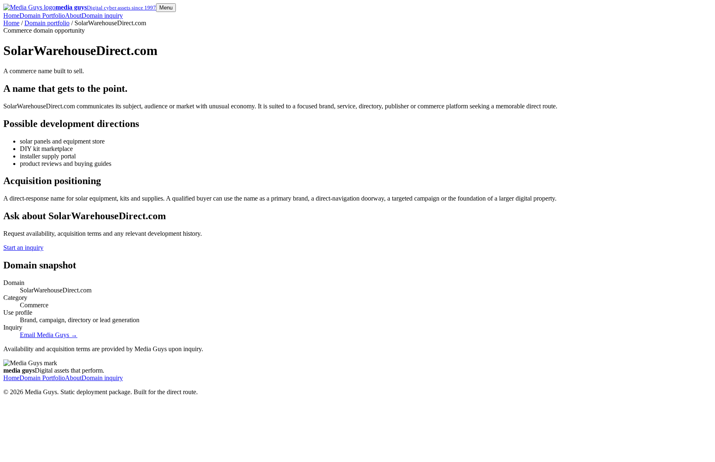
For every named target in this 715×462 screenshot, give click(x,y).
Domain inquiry (102, 15)
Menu (166, 8)
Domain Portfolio (42, 15)
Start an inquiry (23, 247)
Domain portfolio (47, 22)
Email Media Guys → (48, 334)
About (73, 15)
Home (11, 15)
